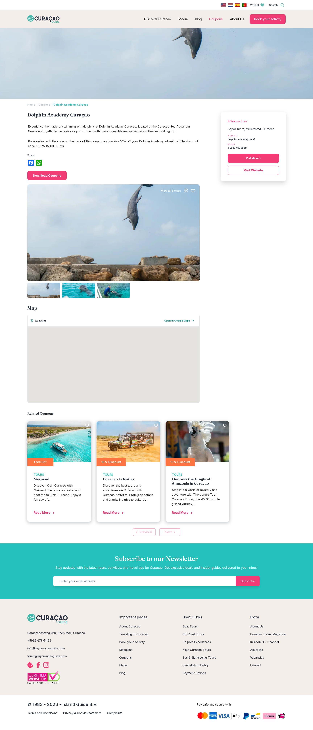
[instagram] (46, 665)
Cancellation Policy (195, 665)
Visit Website (253, 170)
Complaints (114, 713)
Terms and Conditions (42, 713)
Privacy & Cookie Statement (82, 713)
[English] (223, 5)
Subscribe (248, 581)
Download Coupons (47, 175)
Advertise (256, 650)
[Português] (244, 5)
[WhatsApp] (39, 163)
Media (123, 665)
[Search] (282, 5)
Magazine (125, 650)
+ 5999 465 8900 (237, 148)
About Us (256, 626)
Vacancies (257, 657)
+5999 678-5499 (39, 640)
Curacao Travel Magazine (268, 634)
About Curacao (129, 626)
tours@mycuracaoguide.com (47, 656)
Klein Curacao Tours (196, 650)
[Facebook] (31, 163)
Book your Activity (132, 642)
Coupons (44, 104)
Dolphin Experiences (196, 642)
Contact (255, 665)
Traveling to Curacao (133, 634)
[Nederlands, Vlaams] (230, 5)
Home (31, 104)
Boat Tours (190, 626)
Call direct (253, 158)
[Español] (237, 5)
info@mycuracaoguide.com (46, 648)
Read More (42, 512)
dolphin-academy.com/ (241, 139)
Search (273, 5)
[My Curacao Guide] (43, 19)
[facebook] (38, 665)
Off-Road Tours (193, 634)
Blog (122, 673)
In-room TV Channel (264, 642)
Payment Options (194, 673)
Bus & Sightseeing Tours (199, 657)
